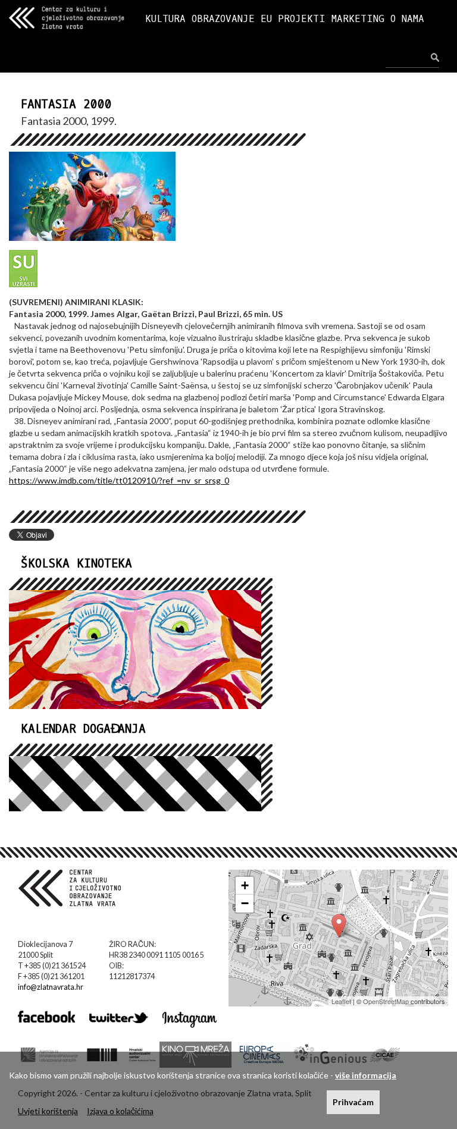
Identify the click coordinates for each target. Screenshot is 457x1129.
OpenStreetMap (386, 1001)
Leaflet (341, 1001)
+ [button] (245, 885)
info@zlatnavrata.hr (50, 987)
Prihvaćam (353, 1102)
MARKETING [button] (357, 18)
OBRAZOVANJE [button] (223, 18)
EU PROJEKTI (293, 18)
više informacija (365, 1075)
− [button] (245, 903)
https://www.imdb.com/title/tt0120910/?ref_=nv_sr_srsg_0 (119, 480)
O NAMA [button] (407, 18)
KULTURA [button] (165, 18)
